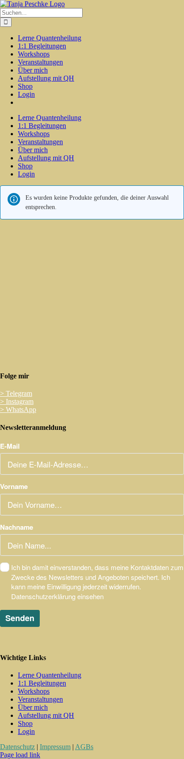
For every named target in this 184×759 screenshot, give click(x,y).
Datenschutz (17, 746)
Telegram (16, 393)
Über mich (33, 707)
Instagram (16, 401)
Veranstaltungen (40, 699)
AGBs (84, 746)
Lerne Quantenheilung (49, 675)
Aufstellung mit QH (46, 715)
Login (26, 731)
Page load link (20, 755)
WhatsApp (18, 409)
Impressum (55, 746)
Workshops (34, 691)
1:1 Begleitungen (42, 683)
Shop (25, 723)
